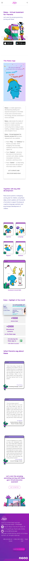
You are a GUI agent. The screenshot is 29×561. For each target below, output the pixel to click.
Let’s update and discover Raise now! (14, 172)
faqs (26, 539)
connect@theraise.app (10, 531)
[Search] (27, 2)
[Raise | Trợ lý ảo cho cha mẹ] (14, 2)
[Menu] (2, 2)
